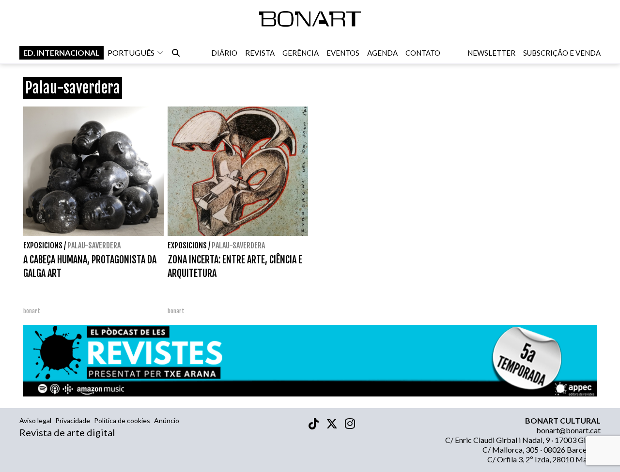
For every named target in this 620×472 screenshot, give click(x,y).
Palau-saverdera (94, 245)
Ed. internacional (61, 52)
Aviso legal (35, 420)
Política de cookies (122, 420)
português (131, 52)
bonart (31, 311)
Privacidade (72, 420)
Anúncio (166, 420)
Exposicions (42, 245)
